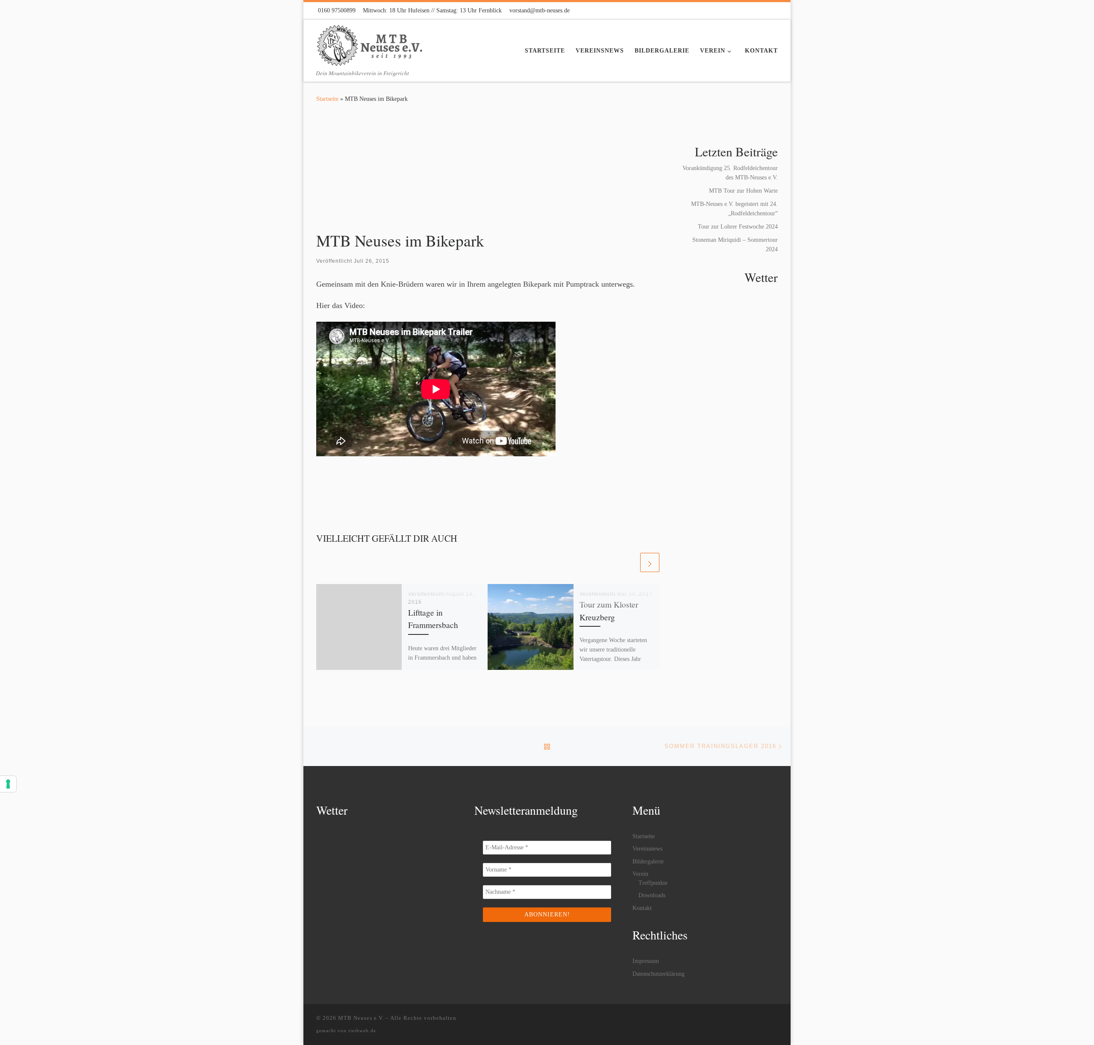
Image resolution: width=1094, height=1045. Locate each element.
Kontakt (642, 908)
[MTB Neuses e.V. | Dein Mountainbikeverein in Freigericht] (369, 42)
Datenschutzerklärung (658, 974)
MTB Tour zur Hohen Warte (743, 190)
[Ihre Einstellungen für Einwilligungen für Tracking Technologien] (8, 784)
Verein (640, 874)
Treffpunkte (653, 883)
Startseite (327, 98)
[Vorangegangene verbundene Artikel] (628, 562)
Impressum (645, 961)
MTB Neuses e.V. (361, 1018)
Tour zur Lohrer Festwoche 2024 (738, 226)
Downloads (651, 895)
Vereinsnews (647, 848)
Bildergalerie (648, 861)
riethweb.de (362, 1030)
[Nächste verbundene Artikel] (649, 562)
